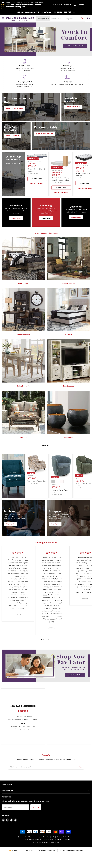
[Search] (82, 18)
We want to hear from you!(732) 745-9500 (25, 69)
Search (20, 837)
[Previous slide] (6, 39)
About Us (28, 837)
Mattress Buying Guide (64, 837)
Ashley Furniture (32, 173)
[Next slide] (86, 39)
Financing (46, 837)
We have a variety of (67, 68)
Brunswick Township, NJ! (24, 86)
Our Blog (67, 839)
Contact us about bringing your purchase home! (67, 84)
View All (46, 445)
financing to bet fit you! (67, 70)
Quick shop (37, 179)
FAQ (53, 837)
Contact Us (37, 837)
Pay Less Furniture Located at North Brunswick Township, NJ (42, 839)
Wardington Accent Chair (37, 481)
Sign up (35, 807)
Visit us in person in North (24, 84)
